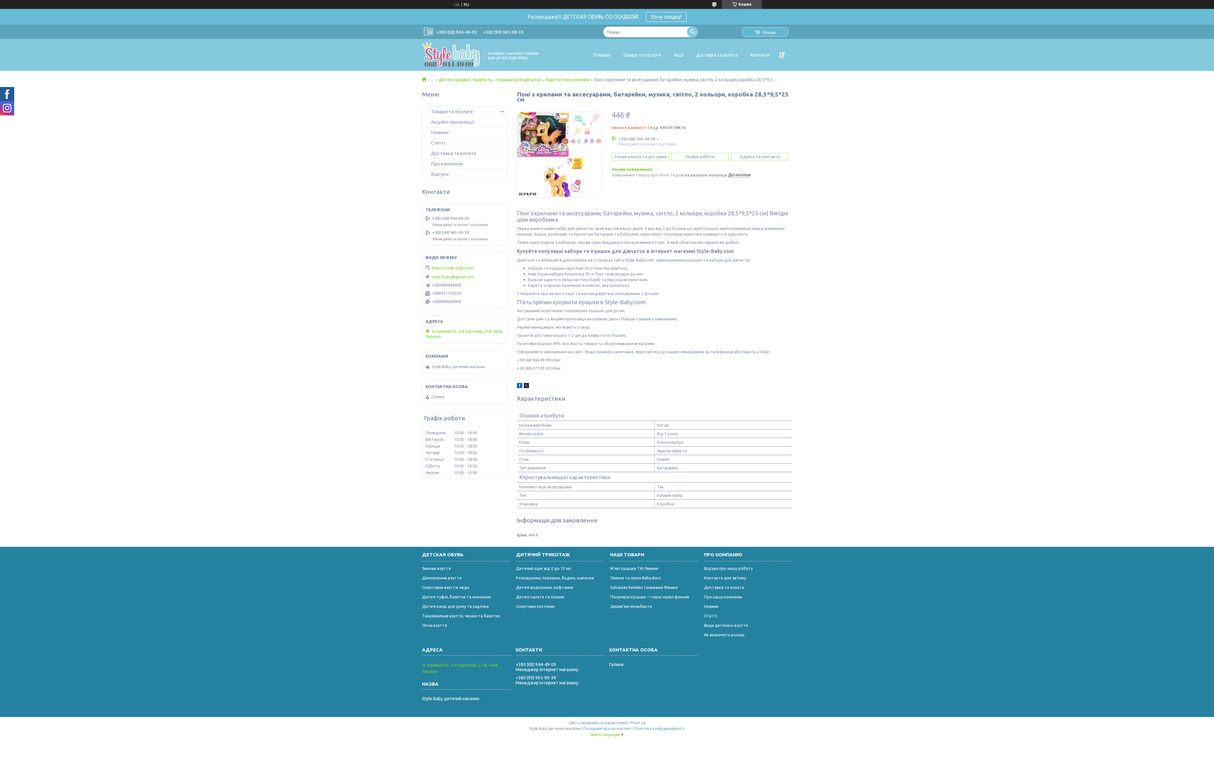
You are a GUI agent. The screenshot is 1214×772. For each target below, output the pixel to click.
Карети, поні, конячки (568, 79)
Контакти (760, 55)
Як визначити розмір (724, 635)
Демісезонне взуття (442, 578)
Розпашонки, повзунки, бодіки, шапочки (555, 578)
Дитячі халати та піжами (540, 597)
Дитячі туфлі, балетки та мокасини (456, 597)
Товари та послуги (642, 55)
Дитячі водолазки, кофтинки (544, 587)
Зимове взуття (436, 568)
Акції (679, 55)
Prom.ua (638, 723)
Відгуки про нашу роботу (728, 568)
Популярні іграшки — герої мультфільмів (649, 597)
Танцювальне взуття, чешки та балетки (461, 616)
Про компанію (447, 163)
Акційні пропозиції (452, 122)
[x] (526, 386)
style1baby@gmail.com (453, 277)
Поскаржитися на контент (607, 728)
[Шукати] (692, 31)
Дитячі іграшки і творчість (465, 79)
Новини (440, 132)
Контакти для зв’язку (725, 578)
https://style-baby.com (453, 268)
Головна (601, 55)
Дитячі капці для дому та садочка (455, 606)
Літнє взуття (434, 625)
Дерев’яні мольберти (631, 606)
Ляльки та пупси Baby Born (635, 578)
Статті (438, 142)
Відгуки (440, 174)
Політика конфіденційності (660, 728)
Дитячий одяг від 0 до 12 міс (544, 568)
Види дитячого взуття (726, 625)
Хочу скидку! (666, 17)
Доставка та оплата (717, 55)
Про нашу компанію (723, 597)
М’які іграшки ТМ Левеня (634, 568)
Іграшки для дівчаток (519, 79)
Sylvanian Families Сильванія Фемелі (644, 587)
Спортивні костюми (535, 606)
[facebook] (519, 386)
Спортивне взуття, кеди (445, 587)
